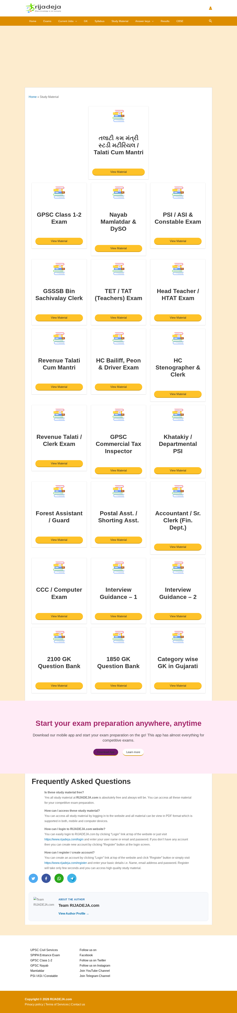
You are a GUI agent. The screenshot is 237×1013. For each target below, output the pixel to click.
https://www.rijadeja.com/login (64, 839)
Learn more (133, 752)
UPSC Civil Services (44, 950)
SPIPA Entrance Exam (45, 955)
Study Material (119, 21)
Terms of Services (57, 1004)
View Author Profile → (74, 913)
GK (86, 21)
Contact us (78, 1004)
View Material (118, 171)
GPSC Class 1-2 (41, 960)
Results (165, 21)
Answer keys (142, 21)
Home (32, 21)
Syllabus (99, 21)
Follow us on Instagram (95, 965)
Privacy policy (34, 1004)
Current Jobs (66, 21)
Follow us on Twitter (93, 960)
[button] (75, 21)
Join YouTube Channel (95, 970)
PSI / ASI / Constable (44, 975)
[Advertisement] (118, 54)
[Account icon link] (210, 8)
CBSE (179, 21)
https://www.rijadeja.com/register (65, 862)
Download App (105, 752)
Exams (47, 21)
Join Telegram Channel (95, 975)
